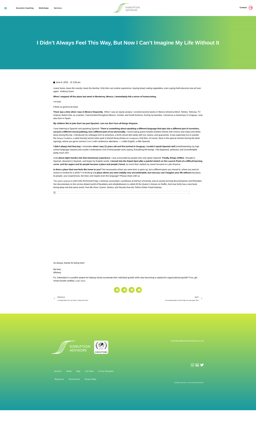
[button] (5, 8)
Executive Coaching (24, 8)
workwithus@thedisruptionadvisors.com (187, 341)
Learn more (80, 281)
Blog (78, 371)
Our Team (89, 371)
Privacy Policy (90, 379)
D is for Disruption (106, 371)
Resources (59, 379)
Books (69, 371)
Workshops (44, 8)
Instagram (133, 138)
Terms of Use (74, 379)
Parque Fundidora (64, 138)
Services (58, 8)
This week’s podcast (61, 181)
